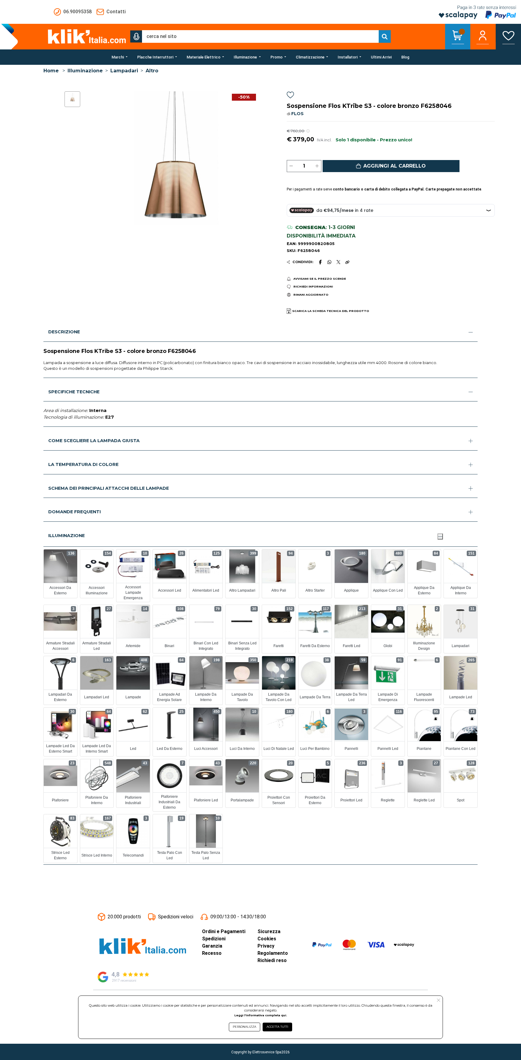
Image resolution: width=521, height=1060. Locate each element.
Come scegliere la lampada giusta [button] (94, 440)
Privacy (265, 946)
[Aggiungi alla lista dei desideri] (290, 96)
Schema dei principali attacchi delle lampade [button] (108, 488)
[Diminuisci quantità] (291, 166)
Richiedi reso (272, 960)
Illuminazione (85, 71)
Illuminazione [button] (66, 535)
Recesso (212, 953)
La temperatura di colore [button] (83, 464)
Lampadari (124, 71)
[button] (136, 36)
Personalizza (244, 1026)
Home (51, 71)
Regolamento (272, 953)
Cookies (266, 939)
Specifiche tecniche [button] (73, 392)
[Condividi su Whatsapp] (329, 262)
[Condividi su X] (338, 262)
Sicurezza (268, 931)
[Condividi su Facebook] (320, 262)
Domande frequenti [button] (74, 511)
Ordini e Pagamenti (223, 931)
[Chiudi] (440, 536)
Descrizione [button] (64, 332)
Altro (152, 71)
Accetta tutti (277, 1026)
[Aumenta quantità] (317, 166)
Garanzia (212, 946)
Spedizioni (214, 939)
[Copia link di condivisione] (347, 262)
